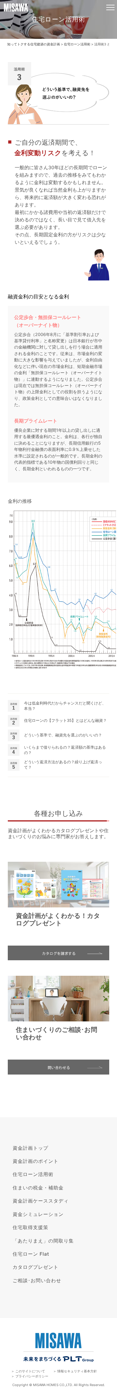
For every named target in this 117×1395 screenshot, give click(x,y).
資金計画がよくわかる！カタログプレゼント (58, 919)
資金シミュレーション (38, 1214)
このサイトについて (30, 1371)
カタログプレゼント (35, 1267)
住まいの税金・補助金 (38, 1188)
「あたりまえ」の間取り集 (43, 1241)
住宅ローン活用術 (77, 44)
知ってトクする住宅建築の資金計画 (33, 44)
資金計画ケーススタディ (41, 1201)
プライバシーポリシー (31, 1376)
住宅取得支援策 (30, 1227)
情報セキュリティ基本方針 (77, 1371)
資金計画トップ (30, 1148)
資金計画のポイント (35, 1161)
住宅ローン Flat (31, 1254)
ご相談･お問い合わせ (37, 1280)
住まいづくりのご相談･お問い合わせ (56, 1033)
